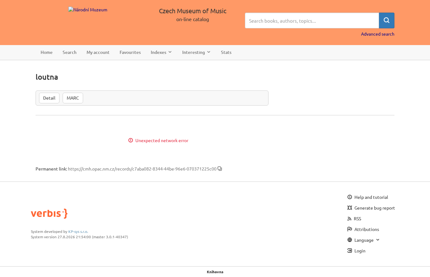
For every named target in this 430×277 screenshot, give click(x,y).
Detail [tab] (49, 98)
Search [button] (69, 52)
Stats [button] (226, 52)
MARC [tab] (73, 98)
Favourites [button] (130, 52)
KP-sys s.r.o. (78, 231)
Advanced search (377, 34)
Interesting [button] (193, 52)
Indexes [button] (158, 52)
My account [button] (98, 52)
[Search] (386, 20)
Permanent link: (51, 168)
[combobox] (312, 20)
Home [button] (47, 52)
